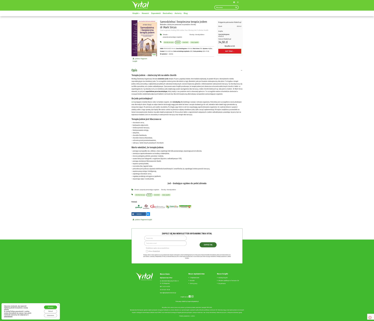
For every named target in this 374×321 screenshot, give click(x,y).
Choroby (191, 34)
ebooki (178, 42)
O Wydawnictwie (194, 278)
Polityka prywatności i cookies (187, 316)
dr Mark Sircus (168, 27)
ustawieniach (8, 316)
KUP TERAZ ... (229, 51)
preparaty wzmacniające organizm (172, 37)
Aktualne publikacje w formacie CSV (228, 280)
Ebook (220, 26)
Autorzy (178, 13)
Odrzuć (50, 311)
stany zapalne (194, 42)
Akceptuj (50, 307)
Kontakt (192, 280)
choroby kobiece (199, 34)
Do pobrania (222, 283)
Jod (132, 102)
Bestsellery (167, 13)
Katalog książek (223, 278)
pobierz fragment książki (143, 220)
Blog (186, 13)
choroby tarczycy (168, 42)
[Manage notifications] (370, 317)
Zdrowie (165, 34)
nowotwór (185, 42)
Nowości (145, 13)
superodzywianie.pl (193, 301)
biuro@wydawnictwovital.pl (168, 293)
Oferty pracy (193, 283)
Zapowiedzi (156, 13)
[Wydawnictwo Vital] (140, 5)
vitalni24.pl (184, 301)
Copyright (203, 307)
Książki (136, 13)
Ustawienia (50, 315)
